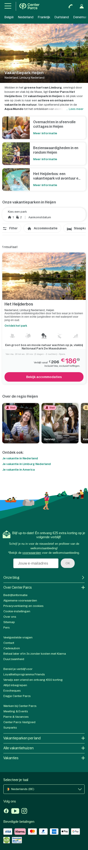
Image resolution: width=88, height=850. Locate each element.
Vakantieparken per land (22, 738)
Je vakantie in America (18, 469)
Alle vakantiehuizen (18, 748)
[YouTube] (15, 811)
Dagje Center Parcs (17, 696)
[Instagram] (24, 811)
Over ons (9, 616)
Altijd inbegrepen (15, 685)
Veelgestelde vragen (17, 637)
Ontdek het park (16, 325)
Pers (6, 627)
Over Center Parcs (17, 587)
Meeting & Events (15, 711)
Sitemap (9, 622)
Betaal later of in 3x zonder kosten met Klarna (34, 653)
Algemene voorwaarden (20, 600)
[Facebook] (6, 811)
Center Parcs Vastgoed (19, 722)
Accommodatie (46, 228)
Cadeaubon (11, 648)
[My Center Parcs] (82, 6)
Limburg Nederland (32, 310)
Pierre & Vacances (16, 716)
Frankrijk (44, 17)
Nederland (25, 17)
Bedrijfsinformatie (15, 595)
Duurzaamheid (13, 659)
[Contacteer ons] (71, 6)
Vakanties (11, 758)
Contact (8, 643)
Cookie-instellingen (16, 611)
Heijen (50, 310)
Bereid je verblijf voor (17, 669)
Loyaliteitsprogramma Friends (24, 674)
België (9, 17)
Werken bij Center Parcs (20, 706)
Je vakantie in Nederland (20, 458)
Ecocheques (12, 690)
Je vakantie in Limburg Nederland (26, 464)
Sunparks (10, 727)
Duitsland (62, 17)
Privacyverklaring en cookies (23, 606)
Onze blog (11, 577)
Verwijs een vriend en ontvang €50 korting (33, 679)
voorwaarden (31, 552)
